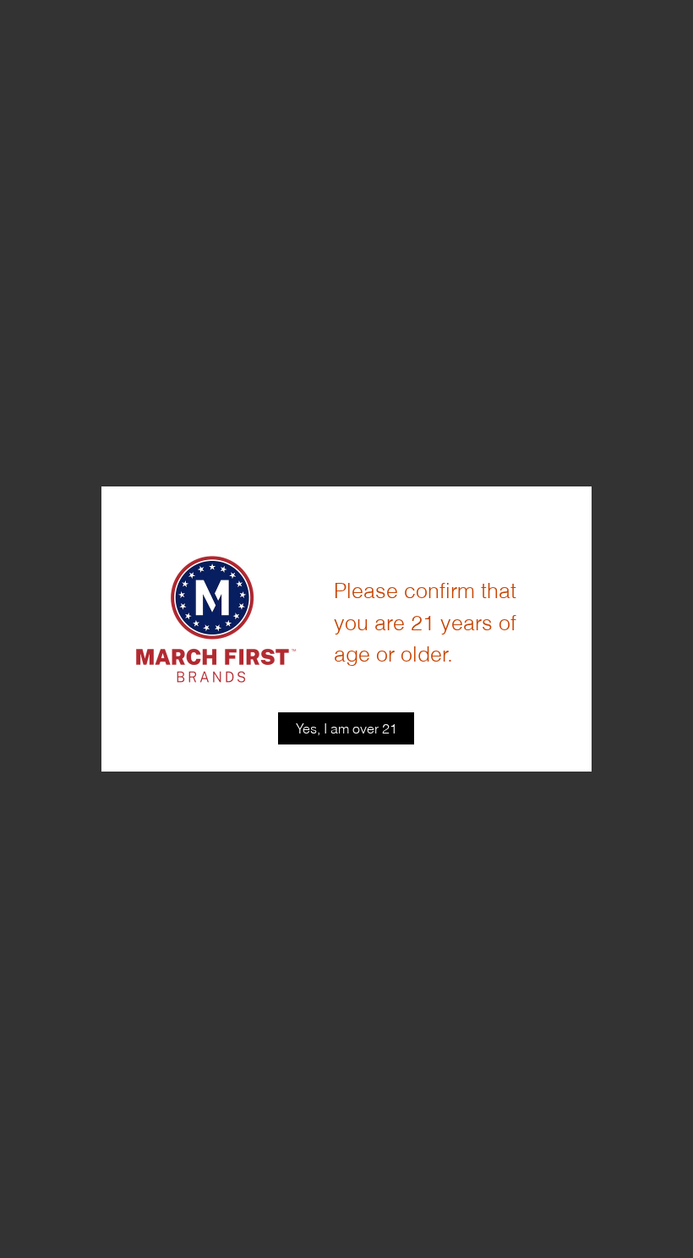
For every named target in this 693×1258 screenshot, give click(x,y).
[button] (346, 728)
